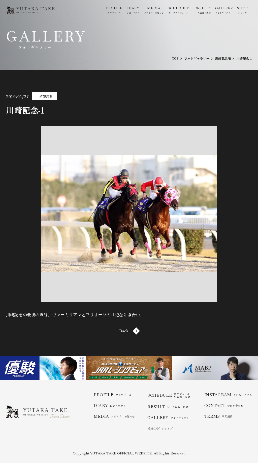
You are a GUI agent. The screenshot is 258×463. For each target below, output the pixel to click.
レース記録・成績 (202, 10)
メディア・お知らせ (154, 10)
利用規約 (218, 416)
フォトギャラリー (224, 10)
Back (124, 330)
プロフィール (114, 10)
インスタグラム (228, 394)
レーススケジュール (178, 10)
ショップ (242, 10)
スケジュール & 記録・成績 (168, 395)
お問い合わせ (223, 405)
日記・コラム (133, 10)
